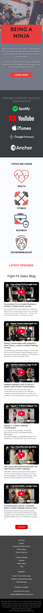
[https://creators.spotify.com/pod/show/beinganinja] (21, 148)
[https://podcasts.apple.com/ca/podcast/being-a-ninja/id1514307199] (21, 127)
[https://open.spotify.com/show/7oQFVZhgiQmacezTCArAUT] (21, 108)
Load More (21, 527)
